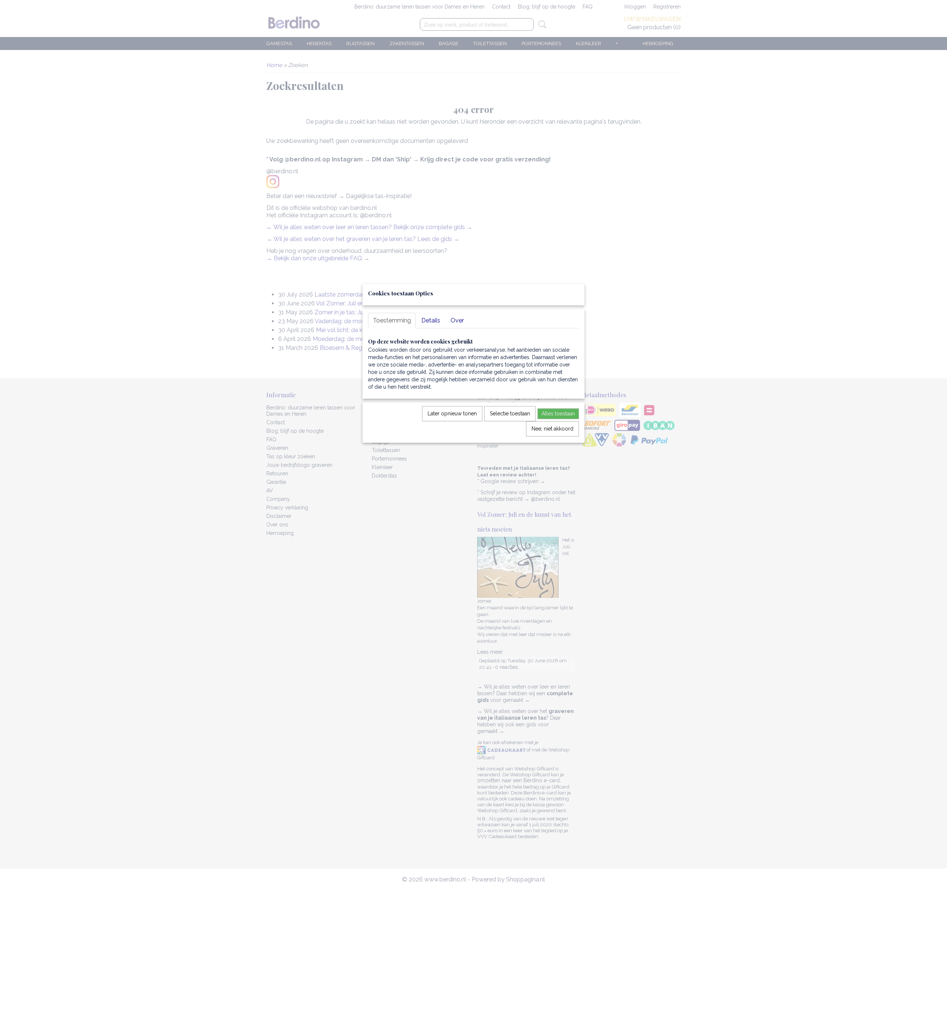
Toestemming (392, 320)
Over (457, 320)
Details (430, 320)
